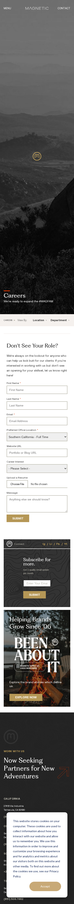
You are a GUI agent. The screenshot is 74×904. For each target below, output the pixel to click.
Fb (58, 543)
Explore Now (26, 697)
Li (51, 543)
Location (39, 320)
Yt (65, 543)
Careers (8, 320)
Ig (44, 543)
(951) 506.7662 (13, 899)
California (12, 798)
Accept (45, 886)
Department (59, 320)
